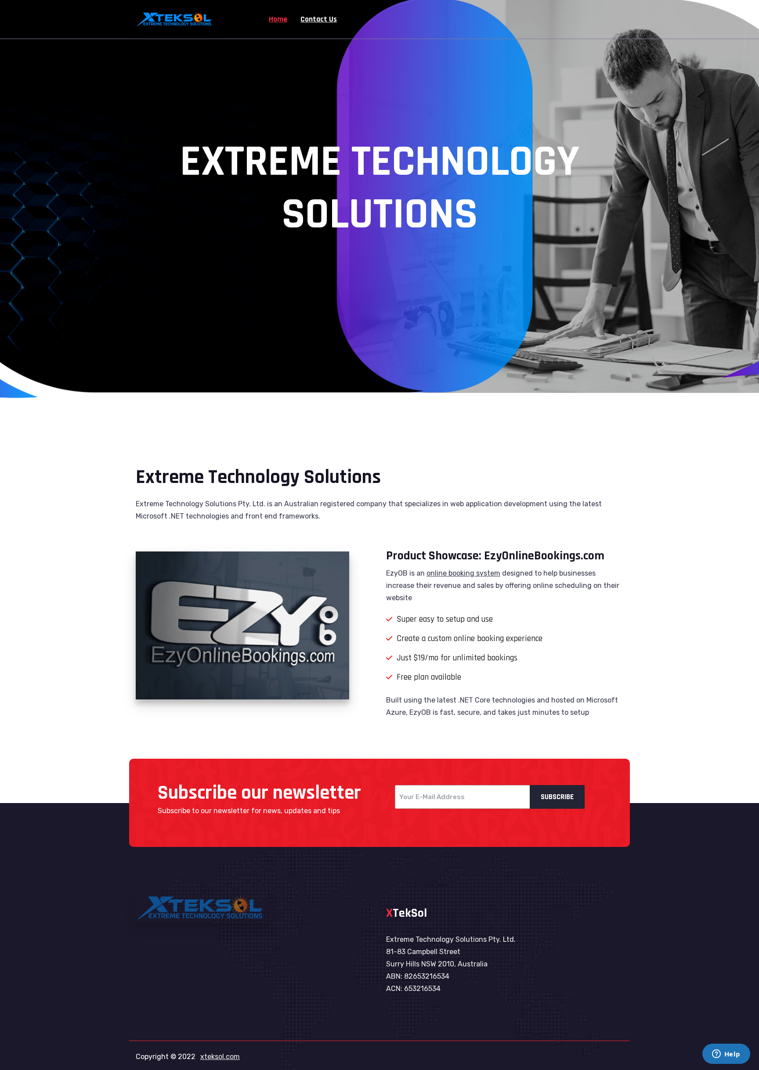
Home (278, 19)
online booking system (463, 573)
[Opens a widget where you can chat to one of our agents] (726, 1055)
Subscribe (557, 797)
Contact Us (318, 19)
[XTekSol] (175, 18)
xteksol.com (220, 1056)
